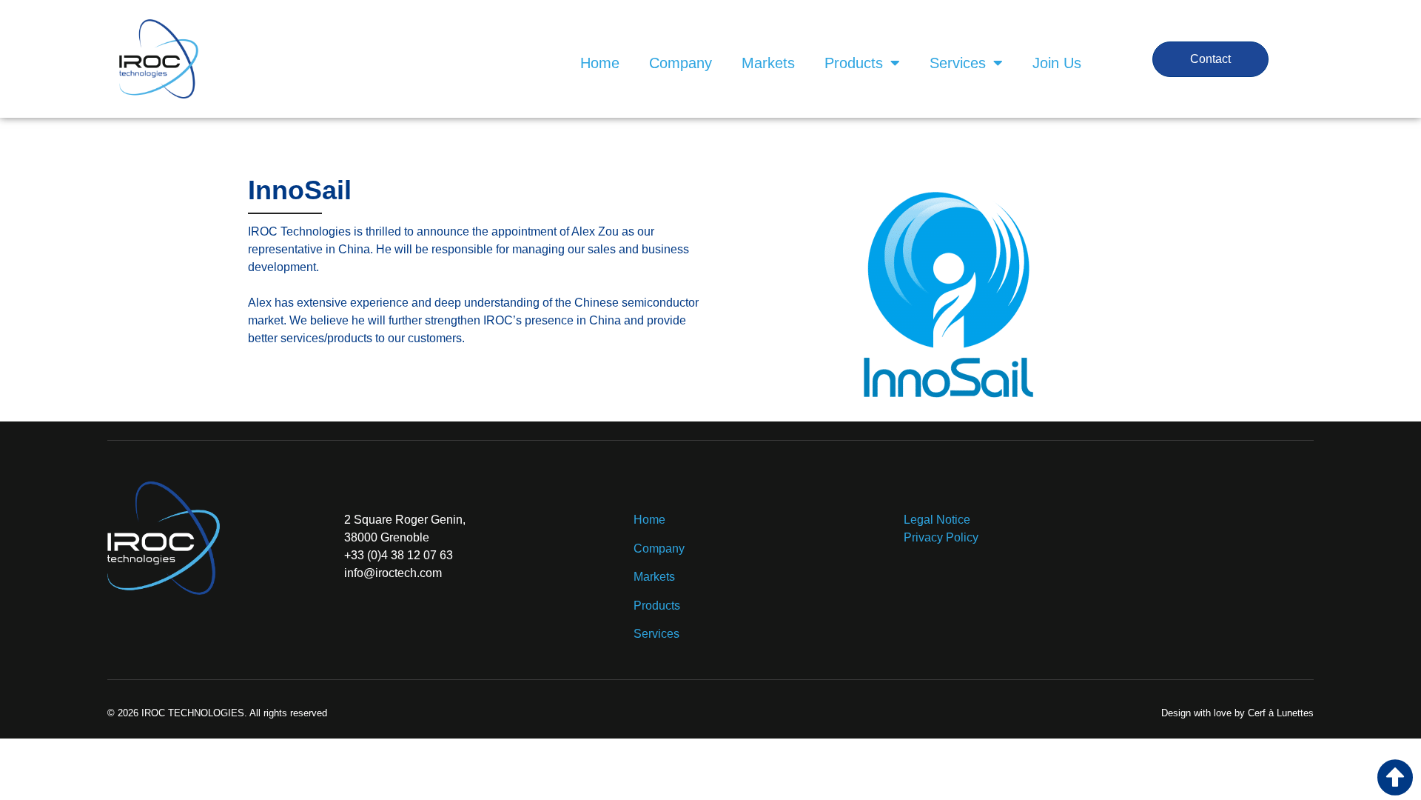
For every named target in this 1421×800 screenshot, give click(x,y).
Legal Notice (937, 519)
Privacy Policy (941, 537)
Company (680, 63)
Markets (768, 63)
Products (853, 63)
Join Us (1056, 63)
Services (958, 63)
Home (599, 63)
